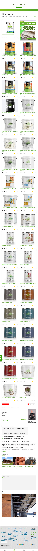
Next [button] (21, 468)
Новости (25, 531)
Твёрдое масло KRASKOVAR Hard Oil (7, 302)
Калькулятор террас (26, 541)
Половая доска (15, 528)
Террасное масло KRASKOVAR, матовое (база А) (26, 359)
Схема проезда (32, 530)
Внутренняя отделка (21, 531)
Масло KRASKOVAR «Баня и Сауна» (6, 245)
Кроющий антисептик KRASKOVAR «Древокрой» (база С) (9, 207)
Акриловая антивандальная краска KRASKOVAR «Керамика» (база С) (28, 151)
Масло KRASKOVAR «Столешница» (24, 264)
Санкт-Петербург (33, 537)
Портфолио (2, 535)
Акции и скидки (10, 528)
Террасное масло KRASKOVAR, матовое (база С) (26, 340)
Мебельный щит (10, 537)
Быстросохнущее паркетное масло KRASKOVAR (26, 302)
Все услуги (3, 477)
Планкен (9, 540)
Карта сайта (25, 532)
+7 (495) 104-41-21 (19, 4)
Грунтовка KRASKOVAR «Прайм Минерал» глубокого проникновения (27, 170)
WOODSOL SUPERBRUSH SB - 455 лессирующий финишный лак (27, 75)
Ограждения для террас (10, 539)
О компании (2, 528)
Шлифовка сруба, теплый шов (29, 486)
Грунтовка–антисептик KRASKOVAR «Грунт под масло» (27, 378)
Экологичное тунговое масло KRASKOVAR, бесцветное (9, 264)
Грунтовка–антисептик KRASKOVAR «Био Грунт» (8, 397)
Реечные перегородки (15, 531)
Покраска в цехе (21, 528)
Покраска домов (21, 533)
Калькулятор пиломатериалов (26, 540)
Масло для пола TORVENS (22, 397)
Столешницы (10, 16)
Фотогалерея (25, 534)
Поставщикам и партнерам (3, 536)
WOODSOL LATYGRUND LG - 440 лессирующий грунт (9, 55)
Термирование (21, 534)
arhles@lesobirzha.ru (33, 529)
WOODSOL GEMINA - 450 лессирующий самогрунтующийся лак (27, 94)
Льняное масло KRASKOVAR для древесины (26, 245)
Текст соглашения (5, 420)
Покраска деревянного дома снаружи (7, 486)
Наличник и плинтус (10, 538)
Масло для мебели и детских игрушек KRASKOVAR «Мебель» (28, 283)
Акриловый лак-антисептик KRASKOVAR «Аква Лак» (9, 188)
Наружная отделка (21, 529)
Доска (8, 532)
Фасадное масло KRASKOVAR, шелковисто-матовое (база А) (10, 378)
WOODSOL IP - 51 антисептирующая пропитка (8, 34)
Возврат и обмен (3, 531)
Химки (32, 538)
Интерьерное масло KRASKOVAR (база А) (7, 340)
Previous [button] (16, 468)
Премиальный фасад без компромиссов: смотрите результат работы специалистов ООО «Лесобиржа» (7, 466)
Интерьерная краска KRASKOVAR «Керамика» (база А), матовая (9, 151)
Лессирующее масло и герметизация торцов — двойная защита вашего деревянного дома (18, 466)
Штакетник (14, 540)
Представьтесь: (4, 409)
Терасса (3, 16)
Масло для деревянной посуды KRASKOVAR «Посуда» (9, 283)
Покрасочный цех (3, 540)
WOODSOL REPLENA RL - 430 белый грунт (7, 74)
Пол (26, 16)
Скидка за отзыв (26, 533)
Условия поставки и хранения (3, 532)
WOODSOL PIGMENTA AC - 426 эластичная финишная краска (28, 55)
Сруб (17, 16)
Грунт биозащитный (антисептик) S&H (7, 112)
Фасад (6, 16)
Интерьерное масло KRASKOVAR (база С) (25, 321)
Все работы (3, 455)
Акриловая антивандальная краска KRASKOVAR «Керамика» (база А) (10, 170)
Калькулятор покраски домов (26, 537)
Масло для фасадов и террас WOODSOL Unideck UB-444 (9, 93)
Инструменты (9, 534)
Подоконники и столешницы (15, 530)
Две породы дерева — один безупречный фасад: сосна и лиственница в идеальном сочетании (30, 466)
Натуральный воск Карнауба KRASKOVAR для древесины (27, 226)
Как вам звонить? (4, 412)
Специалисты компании (4, 538)
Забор (14, 16)
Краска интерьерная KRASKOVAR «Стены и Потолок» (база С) (27, 113)
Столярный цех (21, 532)
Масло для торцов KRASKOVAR (6, 321)
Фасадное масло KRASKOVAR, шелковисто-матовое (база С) (10, 359)
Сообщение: (3, 415)
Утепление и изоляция (14, 536)
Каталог (25, 528)
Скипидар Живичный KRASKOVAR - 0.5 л (7, 226)
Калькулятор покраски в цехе (27, 538)
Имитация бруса (10, 533)
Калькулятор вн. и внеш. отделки (27, 536)
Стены (23, 16)
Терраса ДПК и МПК (15, 535)
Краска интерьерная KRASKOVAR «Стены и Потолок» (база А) (10, 132)
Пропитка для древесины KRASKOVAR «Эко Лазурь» (27, 188)
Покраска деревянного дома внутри (19, 486)
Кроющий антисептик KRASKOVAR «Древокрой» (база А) (27, 207)
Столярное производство (4, 539)
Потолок (20, 16)
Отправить (24, 419)
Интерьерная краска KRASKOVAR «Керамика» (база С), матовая (27, 132)
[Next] (35, 404)
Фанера (14, 538)
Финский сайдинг (15, 539)
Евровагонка (9, 531)
